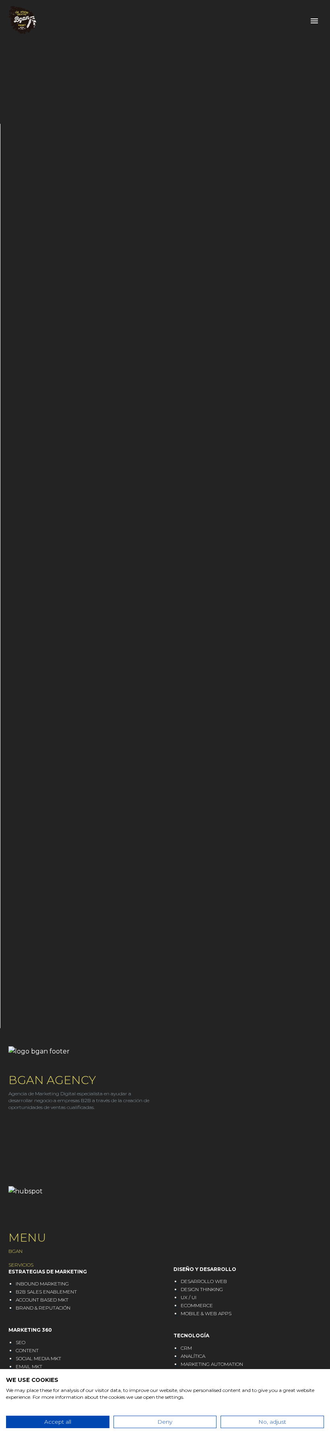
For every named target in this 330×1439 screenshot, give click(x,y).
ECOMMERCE (197, 1305)
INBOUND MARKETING (42, 1284)
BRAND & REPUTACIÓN (43, 1308)
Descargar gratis (66, 332)
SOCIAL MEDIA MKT (38, 1358)
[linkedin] (12, 1130)
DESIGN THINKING (202, 1289)
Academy (214, 32)
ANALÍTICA (193, 1356)
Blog (258, 32)
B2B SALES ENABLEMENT (46, 1292)
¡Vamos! (165, 914)
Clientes (162, 32)
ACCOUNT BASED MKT (42, 1300)
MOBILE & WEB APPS (206, 1313)
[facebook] (42, 1130)
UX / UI (188, 1297)
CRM (186, 1348)
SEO (20, 1342)
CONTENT (27, 1350)
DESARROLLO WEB (204, 1281)
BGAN (15, 1251)
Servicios (109, 32)
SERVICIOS (20, 1265)
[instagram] (27, 1130)
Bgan (62, 32)
